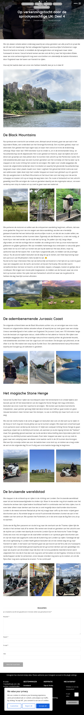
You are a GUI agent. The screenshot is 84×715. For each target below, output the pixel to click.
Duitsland (27, 686)
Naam (5, 637)
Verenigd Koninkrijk (41, 7)
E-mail (5, 645)
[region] (28, 699)
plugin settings (71, 675)
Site (4, 654)
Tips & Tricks (48, 686)
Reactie (6, 617)
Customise (14, 706)
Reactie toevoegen (54, 20)
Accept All (43, 706)
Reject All (28, 706)
